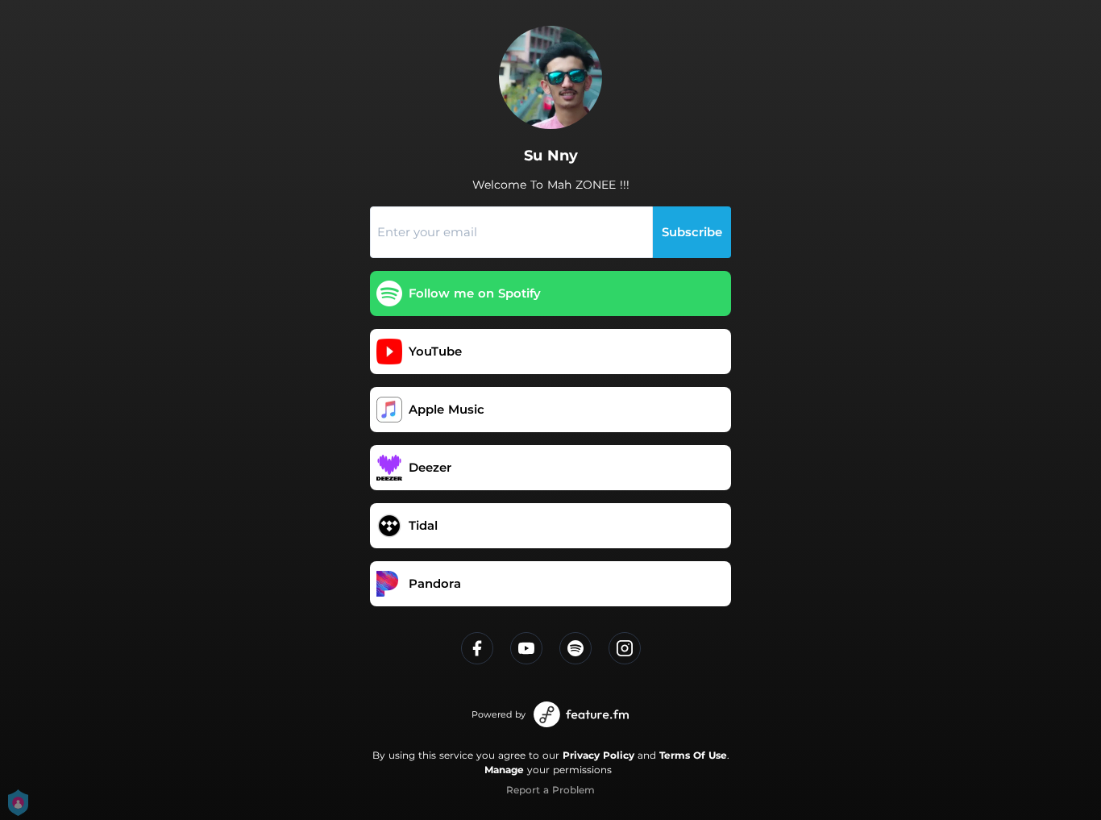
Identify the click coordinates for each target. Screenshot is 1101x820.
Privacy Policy (598, 755)
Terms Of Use (693, 755)
